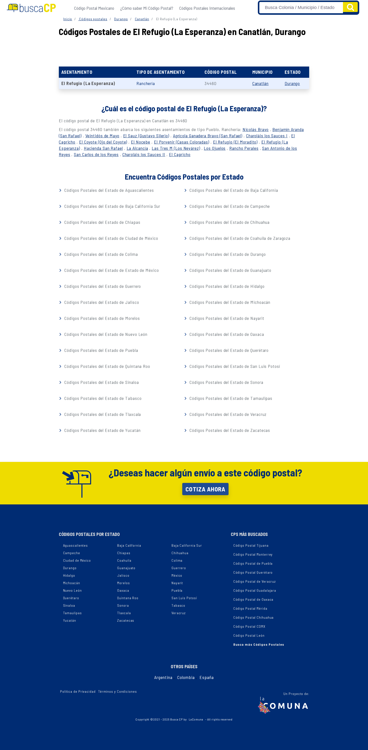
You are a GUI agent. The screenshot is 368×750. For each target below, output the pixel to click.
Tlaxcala (124, 613)
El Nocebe (140, 142)
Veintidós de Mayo (102, 135)
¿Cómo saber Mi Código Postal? (146, 8)
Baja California (129, 545)
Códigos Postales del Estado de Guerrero (102, 286)
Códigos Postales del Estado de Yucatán (101, 430)
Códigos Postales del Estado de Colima (100, 254)
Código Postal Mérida (250, 608)
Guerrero (178, 568)
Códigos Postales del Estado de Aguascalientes (108, 190)
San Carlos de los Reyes (96, 154)
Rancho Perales (244, 148)
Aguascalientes (75, 545)
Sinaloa (69, 605)
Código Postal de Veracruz (254, 581)
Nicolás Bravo (256, 129)
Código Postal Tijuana (251, 545)
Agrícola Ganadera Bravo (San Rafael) (207, 135)
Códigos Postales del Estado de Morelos (101, 318)
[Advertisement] (184, 50)
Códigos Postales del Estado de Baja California (233, 190)
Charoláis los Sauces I (267, 135)
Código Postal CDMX (249, 626)
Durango (121, 19)
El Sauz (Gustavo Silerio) (146, 135)
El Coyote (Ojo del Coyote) (103, 142)
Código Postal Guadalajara (254, 590)
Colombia (186, 677)
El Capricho (180, 154)
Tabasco (178, 605)
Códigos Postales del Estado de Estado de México (111, 270)
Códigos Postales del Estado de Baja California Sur (111, 206)
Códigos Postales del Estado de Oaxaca (226, 334)
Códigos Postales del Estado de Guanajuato (229, 270)
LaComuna (196, 719)
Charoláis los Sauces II (143, 154)
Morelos (123, 583)
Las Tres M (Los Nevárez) (176, 148)
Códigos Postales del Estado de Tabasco (102, 398)
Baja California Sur (186, 545)
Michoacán (71, 583)
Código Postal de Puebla (253, 563)
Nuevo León (72, 590)
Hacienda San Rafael (103, 148)
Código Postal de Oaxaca (253, 599)
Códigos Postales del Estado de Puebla (100, 350)
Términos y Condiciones (117, 691)
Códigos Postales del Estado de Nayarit (226, 318)
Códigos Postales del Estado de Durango (227, 254)
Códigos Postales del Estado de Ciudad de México (110, 238)
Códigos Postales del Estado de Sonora (225, 382)
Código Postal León (249, 635)
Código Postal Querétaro (253, 572)
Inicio (67, 19)
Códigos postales (92, 19)
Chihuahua (180, 553)
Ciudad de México (77, 560)
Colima (176, 560)
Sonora (123, 605)
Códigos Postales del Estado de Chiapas (101, 222)
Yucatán (69, 620)
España (207, 677)
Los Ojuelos (215, 148)
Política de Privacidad (78, 691)
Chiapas (123, 553)
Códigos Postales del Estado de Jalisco (101, 302)
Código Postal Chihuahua (253, 617)
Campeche (71, 553)
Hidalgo (69, 575)
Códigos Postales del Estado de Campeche (229, 206)
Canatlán (142, 19)
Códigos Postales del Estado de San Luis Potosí (234, 366)
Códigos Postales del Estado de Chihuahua (229, 222)
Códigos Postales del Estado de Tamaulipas (230, 398)
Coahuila (124, 560)
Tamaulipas (72, 613)
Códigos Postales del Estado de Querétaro (228, 350)
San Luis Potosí (184, 598)
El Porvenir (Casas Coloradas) (181, 142)
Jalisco (123, 575)
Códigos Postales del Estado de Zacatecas (229, 430)
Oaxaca (123, 590)
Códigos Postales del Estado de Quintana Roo (106, 366)
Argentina (163, 677)
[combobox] (301, 7)
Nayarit (177, 583)
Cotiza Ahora (205, 489)
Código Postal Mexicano (94, 8)
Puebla (176, 590)
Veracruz (178, 613)
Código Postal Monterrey (253, 554)
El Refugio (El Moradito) (235, 142)
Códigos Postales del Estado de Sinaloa (101, 382)
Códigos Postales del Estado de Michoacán (229, 302)
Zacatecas (125, 620)
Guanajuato (126, 568)
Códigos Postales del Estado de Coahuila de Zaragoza (239, 238)
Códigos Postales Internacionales (207, 8)
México (176, 575)
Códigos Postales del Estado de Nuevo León (105, 334)
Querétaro (71, 598)
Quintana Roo (127, 598)
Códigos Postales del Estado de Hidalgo (226, 286)
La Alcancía (137, 148)
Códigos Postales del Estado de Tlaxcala (102, 414)
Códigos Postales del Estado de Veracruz (227, 414)
